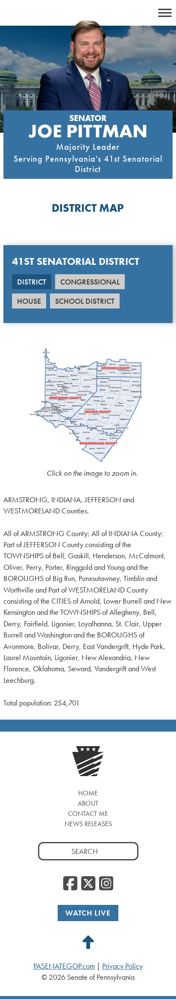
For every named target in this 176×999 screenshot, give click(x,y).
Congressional (90, 282)
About (88, 803)
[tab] (31, 284)
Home (88, 793)
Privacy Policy (122, 966)
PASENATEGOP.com (64, 966)
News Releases (88, 823)
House (29, 301)
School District (84, 301)
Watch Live (88, 913)
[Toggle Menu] (165, 13)
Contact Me (88, 813)
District (31, 282)
